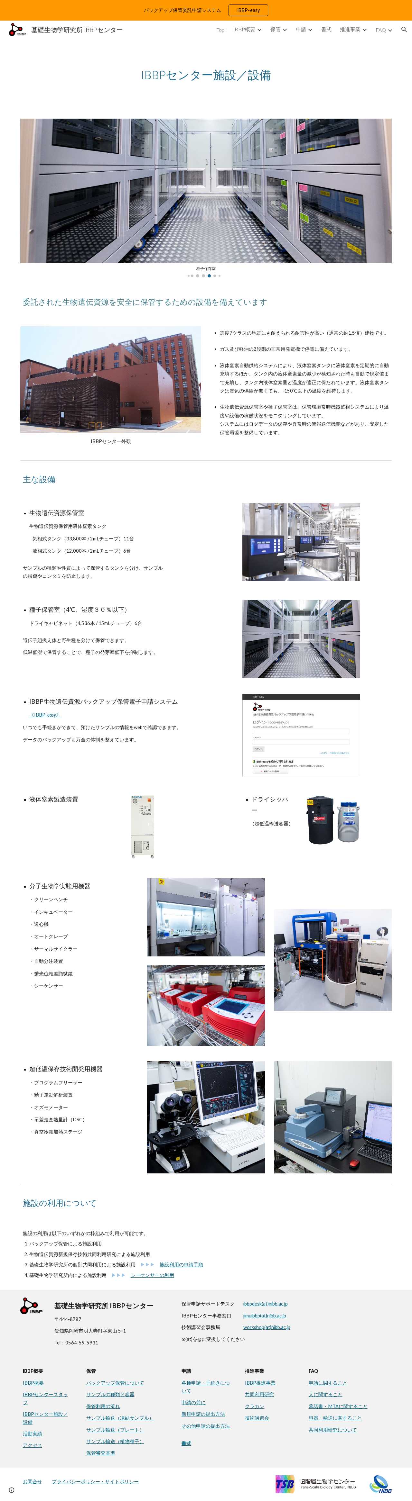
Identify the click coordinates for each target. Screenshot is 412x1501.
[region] (206, 10)
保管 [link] (275, 29)
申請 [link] (301, 29)
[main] (206, 74)
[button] (404, 29)
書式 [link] (326, 29)
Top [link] (221, 30)
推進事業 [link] (350, 29)
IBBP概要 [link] (244, 29)
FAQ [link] (381, 30)
